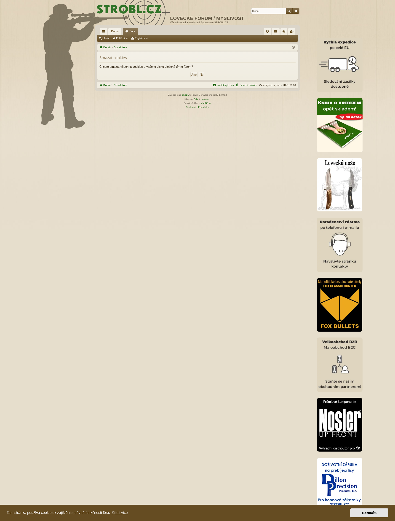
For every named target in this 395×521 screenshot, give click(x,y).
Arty (196, 99)
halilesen (205, 99)
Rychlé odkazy (104, 32)
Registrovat (141, 38)
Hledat (105, 38)
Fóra (132, 31)
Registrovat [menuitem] (292, 32)
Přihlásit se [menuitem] (284, 32)
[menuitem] (267, 31)
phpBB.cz (206, 103)
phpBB (185, 95)
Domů (115, 31)
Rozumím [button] (369, 513)
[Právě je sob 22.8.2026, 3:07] (293, 47)
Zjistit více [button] (120, 513)
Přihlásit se (122, 38)
